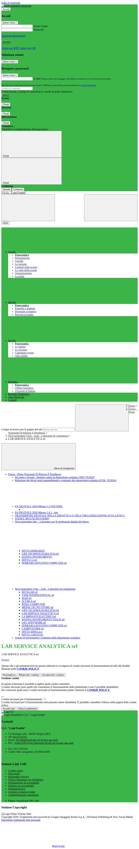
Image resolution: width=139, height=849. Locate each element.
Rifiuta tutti (29, 675)
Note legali (14, 773)
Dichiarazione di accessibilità (23, 782)
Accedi (6, 9)
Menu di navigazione (64, 468)
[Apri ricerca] (111, 207)
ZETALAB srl (29, 592)
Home (132, 405)
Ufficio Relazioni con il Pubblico (25, 779)
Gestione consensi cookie (21, 791)
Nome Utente (40, 26)
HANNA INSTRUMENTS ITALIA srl (43, 619)
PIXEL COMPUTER (33, 604)
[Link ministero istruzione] (16, 5)
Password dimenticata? (13, 35)
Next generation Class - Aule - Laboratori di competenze (38, 435)
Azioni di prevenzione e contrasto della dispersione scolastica (47, 637)
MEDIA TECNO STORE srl (37, 607)
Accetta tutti (53, 675)
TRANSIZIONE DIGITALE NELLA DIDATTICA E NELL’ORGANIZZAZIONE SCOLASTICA (70, 515)
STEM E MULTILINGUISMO (32, 518)
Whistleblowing (16, 788)
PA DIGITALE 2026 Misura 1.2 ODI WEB (39, 506)
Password (38, 29)
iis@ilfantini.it (37, 739)
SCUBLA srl (29, 601)
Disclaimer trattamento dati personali (20, 820)
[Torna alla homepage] (69, 192)
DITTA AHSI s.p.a (32, 631)
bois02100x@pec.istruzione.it (44, 743)
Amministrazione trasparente (23, 794)
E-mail (37, 78)
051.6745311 (20, 736)
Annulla (6, 189)
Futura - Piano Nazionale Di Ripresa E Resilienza (34, 474)
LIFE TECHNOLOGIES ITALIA (40, 553)
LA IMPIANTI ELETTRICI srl (39, 616)
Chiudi (6, 104)
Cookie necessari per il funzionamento (22, 699)
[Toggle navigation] (28, 207)
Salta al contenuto (10, 2)
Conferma (18, 189)
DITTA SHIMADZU (33, 550)
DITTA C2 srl (29, 559)
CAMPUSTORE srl (33, 628)
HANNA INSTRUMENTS (37, 556)
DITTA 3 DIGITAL (32, 634)
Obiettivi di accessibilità (21, 785)
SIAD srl (26, 598)
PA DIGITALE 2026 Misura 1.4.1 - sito (36, 512)
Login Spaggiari (88, 85)
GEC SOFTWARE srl (34, 622)
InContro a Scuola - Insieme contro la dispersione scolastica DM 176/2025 (54, 477)
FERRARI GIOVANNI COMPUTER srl (44, 562)
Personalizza (9, 675)
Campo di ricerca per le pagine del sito (21, 429)
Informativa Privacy (18, 776)
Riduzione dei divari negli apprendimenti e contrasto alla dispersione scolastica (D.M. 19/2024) (65, 480)
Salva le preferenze (27, 708)
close (5, 223)
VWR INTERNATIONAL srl (38, 595)
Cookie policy (15, 770)
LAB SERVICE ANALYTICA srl (40, 613)
